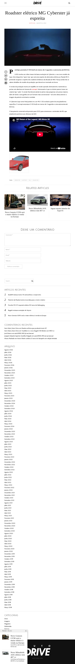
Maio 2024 (7, 419)
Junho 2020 (8, 538)
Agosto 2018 (8, 595)
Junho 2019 (7, 569)
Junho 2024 (8, 416)
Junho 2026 (8, 355)
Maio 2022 (7, 480)
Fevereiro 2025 (9, 396)
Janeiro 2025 (8, 398)
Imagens (7, 621)
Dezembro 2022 (9, 462)
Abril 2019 (7, 574)
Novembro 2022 (9, 464)
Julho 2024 (7, 413)
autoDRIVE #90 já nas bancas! (24, 333)
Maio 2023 (7, 449)
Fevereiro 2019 (9, 579)
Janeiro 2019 (8, 582)
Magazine (7, 624)
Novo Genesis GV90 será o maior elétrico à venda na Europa (27, 315)
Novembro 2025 (9, 373)
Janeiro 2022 (8, 490)
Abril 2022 (7, 482)
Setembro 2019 (9, 561)
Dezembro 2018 (9, 584)
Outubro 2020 (9, 528)
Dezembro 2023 (9, 431)
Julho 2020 (7, 536)
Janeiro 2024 (8, 429)
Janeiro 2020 (8, 551)
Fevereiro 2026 (9, 365)
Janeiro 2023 (8, 459)
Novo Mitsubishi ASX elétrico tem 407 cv (18, 654)
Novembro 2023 (9, 434)
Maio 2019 (7, 572)
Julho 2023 (7, 444)
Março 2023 (8, 454)
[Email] (5, 82)
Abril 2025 (7, 391)
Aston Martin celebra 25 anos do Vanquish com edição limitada (37, 338)
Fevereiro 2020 (9, 549)
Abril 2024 (7, 421)
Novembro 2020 (9, 526)
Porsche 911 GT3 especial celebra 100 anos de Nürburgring (26, 305)
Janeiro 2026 (8, 368)
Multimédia (7, 626)
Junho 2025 (8, 385)
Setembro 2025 (9, 378)
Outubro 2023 (8, 436)
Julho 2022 (7, 475)
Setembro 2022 (9, 470)
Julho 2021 (7, 505)
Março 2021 (8, 515)
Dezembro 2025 (9, 370)
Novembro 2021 (9, 495)
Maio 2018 (7, 602)
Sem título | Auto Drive (11, 328)
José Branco (8, 333)
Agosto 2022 (8, 472)
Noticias (32, 23)
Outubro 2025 (8, 375)
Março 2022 (8, 485)
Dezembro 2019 (9, 554)
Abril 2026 (7, 360)
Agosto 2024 (8, 411)
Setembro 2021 (9, 500)
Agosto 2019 (8, 564)
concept (34, 89)
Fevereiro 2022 (9, 487)
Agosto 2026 (8, 350)
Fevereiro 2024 (9, 426)
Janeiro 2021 (8, 521)
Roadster (36, 180)
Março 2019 (8, 577)
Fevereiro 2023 (9, 457)
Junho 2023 (8, 447)
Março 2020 (8, 546)
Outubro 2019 (8, 559)
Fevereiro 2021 (9, 518)
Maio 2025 (7, 388)
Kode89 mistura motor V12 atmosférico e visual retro (24, 295)
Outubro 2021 (8, 498)
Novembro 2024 (9, 403)
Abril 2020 (7, 544)
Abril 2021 (7, 513)
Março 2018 (8, 607)
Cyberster (17, 180)
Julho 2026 (7, 352)
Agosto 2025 (8, 380)
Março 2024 (8, 424)
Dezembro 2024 (9, 401)
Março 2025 (8, 393)
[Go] (69, 3)
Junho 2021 (7, 508)
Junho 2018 (7, 600)
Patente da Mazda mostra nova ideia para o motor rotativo (26, 300)
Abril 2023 (7, 452)
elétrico (24, 180)
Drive (6, 619)
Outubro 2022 (8, 467)
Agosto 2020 (8, 533)
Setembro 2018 (9, 592)
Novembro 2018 (9, 587)
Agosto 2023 (8, 442)
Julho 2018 (7, 597)
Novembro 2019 (9, 556)
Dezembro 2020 (9, 523)
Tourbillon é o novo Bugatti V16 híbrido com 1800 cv (38, 331)
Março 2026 (8, 362)
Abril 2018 (7, 605)
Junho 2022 (8, 477)
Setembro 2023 (9, 439)
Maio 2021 (7, 510)
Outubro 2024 (8, 406)
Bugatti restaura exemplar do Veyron (19, 310)
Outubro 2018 (8, 589)
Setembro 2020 (9, 531)
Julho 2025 (7, 383)
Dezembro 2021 (9, 493)
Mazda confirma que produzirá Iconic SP (34, 328)
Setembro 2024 (9, 408)
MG (30, 180)
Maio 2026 (7, 357)
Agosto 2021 (8, 503)
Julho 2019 (7, 566)
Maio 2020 (7, 541)
